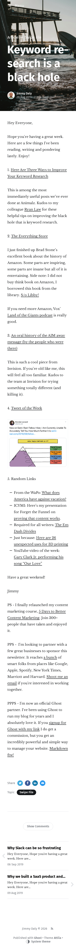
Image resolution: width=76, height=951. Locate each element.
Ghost (38, 938)
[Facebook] (27, 783)
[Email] (42, 783)
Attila (57, 938)
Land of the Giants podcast (30, 315)
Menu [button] (19, 5)
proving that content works (37, 518)
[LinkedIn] (35, 783)
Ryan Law (32, 209)
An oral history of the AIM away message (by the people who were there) (36, 342)
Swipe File (26, 792)
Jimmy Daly (24, 93)
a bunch (50, 657)
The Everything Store (29, 236)
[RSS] (52, 929)
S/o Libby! (30, 295)
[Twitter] (20, 783)
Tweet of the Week (26, 408)
